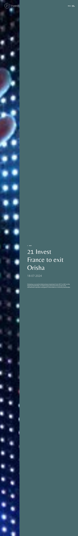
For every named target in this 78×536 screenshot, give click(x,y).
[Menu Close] (74, 6)
